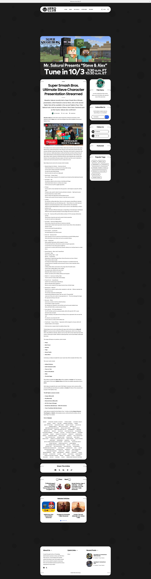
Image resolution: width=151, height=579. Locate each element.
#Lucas (51, 457)
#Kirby (61, 455)
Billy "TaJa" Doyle (100, 557)
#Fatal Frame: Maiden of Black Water (53, 441)
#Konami (67, 455)
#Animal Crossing (68, 423)
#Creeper (80, 432)
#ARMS (76, 423)
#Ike (54, 452)
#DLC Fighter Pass (77, 435)
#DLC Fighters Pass (50, 437)
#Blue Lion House (48, 429)
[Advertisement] (75, 24)
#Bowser (79, 429)
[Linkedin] (63, 470)
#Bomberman (71, 429)
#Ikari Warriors (47, 452)
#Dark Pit (71, 434)
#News (63, 81)
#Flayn (68, 444)
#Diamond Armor (52, 435)
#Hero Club (61, 451)
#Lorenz (78, 455)
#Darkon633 (79, 434)
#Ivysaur (45, 454)
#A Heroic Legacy (77, 421)
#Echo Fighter (79, 438)
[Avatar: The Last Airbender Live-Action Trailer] (78, 507)
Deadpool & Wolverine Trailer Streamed (63, 515)
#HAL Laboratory (76, 449)
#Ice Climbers (75, 451)
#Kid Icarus (71, 454)
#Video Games (68, 421)
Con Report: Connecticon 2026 (100, 562)
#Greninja (67, 449)
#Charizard (78, 431)
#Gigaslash (69, 447)
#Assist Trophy (69, 424)
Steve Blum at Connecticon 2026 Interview (100, 555)
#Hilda (68, 451)
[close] (150, 1)
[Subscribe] (107, 117)
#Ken (64, 454)
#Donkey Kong (60, 437)
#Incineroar (60, 452)
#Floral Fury (48, 446)
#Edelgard (52, 440)
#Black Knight (76, 428)
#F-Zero (73, 440)
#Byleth (54, 431)
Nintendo (49, 417)
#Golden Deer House (49, 449)
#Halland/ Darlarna (52, 451)
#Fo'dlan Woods (58, 446)
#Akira (49, 423)
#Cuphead (45, 434)
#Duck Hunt (46, 438)
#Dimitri (69, 435)
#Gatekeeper (61, 447)
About (68, 554)
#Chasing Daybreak (47, 432)
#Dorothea (69, 437)
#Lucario (45, 457)
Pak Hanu (58, 113)
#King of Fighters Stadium (51, 455)
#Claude (56, 432)
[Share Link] (71, 470)
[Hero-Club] (49, 9)
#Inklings (74, 452)
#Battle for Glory (63, 426)
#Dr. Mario (77, 437)
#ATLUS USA (78, 424)
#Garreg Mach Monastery (49, 447)
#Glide (80, 447)
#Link (73, 455)
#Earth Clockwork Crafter (57, 438)
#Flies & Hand (75, 444)
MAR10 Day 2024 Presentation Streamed (48, 516)
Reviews (91, 9)
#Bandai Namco (53, 426)
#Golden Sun (59, 449)
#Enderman (60, 440)
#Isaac (80, 452)
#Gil (75, 447)
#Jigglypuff (52, 454)
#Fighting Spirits (76, 441)
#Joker (59, 454)
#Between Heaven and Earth (52, 428)
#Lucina (57, 457)
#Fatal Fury (67, 441)
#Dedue (44, 435)
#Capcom (60, 431)
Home (65, 9)
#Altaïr (59, 423)
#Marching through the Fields (74, 457)
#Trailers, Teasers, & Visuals (55, 421)
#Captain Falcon (69, 431)
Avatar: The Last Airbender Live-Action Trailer (78, 516)
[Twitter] (59, 470)
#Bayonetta (73, 426)
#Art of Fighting (48, 424)
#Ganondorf (76, 446)
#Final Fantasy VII (63, 443)
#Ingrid (68, 452)
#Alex (54, 423)
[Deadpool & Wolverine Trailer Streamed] (63, 507)
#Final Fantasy (53, 443)
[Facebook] (55, 470)
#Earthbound (69, 438)
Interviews (84, 9)
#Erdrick (67, 440)
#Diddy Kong (62, 435)
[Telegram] (67, 470)
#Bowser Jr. (47, 431)
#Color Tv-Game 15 (71, 432)
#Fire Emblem (73, 443)
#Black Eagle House (65, 428)
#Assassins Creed (59, 424)
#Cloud (62, 432)
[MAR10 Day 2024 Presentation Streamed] (48, 507)
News (70, 9)
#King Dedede (79, 454)
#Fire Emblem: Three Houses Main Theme (55, 444)
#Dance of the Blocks (61, 434)
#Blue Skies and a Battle (60, 429)
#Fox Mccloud (67, 446)
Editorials (76, 9)
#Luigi (63, 457)
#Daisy (52, 434)
